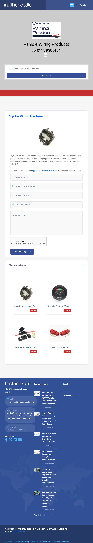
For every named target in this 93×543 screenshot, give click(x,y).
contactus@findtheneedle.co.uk (21, 402)
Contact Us (9, 542)
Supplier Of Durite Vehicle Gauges (63, 306)
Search (45, 75)
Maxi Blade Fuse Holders (25, 347)
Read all (38, 515)
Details (33, 310)
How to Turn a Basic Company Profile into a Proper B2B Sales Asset (48, 418)
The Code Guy (18, 532)
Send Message (20, 251)
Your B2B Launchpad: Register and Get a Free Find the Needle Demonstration (49, 476)
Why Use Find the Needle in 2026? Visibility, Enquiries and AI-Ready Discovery (49, 398)
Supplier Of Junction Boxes (42, 170)
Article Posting (22, 542)
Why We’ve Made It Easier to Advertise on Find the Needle (49, 438)
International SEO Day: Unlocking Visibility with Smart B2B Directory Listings (49, 499)
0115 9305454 (48, 50)
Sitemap (34, 542)
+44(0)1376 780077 (16, 430)
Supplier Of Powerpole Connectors (63, 347)
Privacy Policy (45, 542)
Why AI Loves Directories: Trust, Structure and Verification (48, 455)
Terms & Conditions (61, 542)
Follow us (67, 396)
